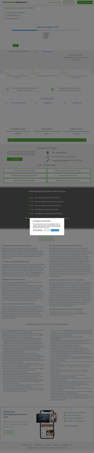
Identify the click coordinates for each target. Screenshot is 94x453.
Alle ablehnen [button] (47, 230)
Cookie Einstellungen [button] (38, 230)
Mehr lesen (46, 227)
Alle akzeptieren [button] (55, 230)
